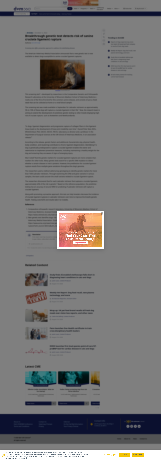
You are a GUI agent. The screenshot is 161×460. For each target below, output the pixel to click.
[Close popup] (102, 213)
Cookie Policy (27, 458)
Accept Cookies (137, 455)
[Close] (158, 455)
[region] (80, 455)
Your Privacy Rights (110, 455)
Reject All (124, 455)
